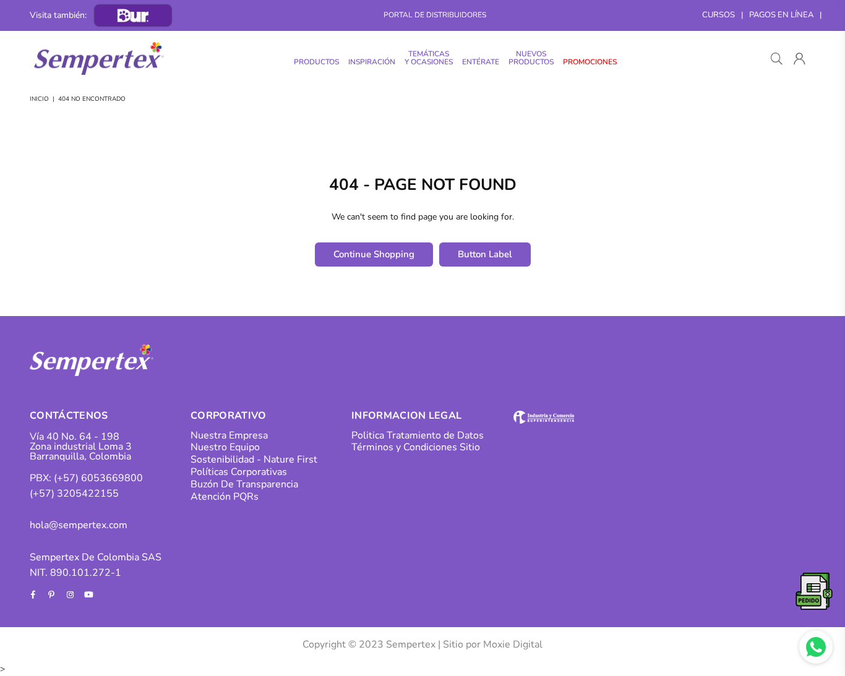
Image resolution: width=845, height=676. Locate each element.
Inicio (39, 99)
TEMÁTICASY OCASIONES (429, 58)
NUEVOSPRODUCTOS (531, 58)
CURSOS (718, 14)
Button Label (485, 254)
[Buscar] (776, 58)
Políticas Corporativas (239, 472)
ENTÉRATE (480, 62)
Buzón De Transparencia (244, 484)
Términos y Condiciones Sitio (415, 447)
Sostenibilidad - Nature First (254, 459)
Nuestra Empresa (229, 435)
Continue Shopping (373, 254)
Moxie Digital (513, 644)
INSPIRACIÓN (371, 62)
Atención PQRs (225, 496)
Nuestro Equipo (225, 447)
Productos (316, 62)
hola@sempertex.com (78, 525)
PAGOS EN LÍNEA (781, 14)
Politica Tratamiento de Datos (417, 435)
